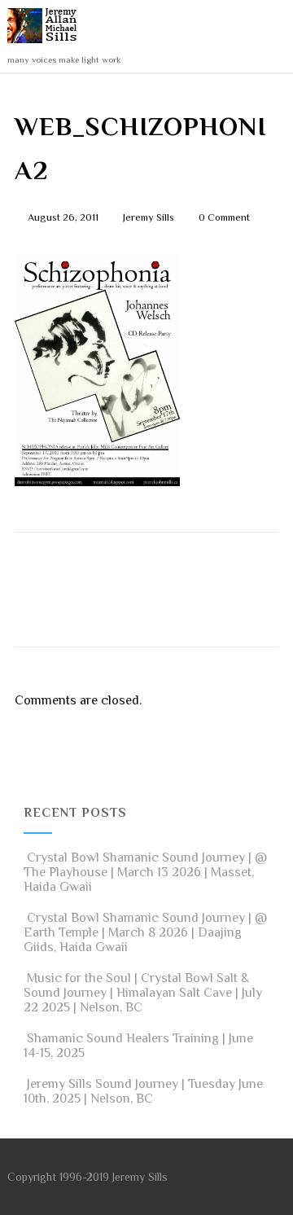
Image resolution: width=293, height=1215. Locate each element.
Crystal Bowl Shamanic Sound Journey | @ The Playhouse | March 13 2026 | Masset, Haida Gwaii (145, 872)
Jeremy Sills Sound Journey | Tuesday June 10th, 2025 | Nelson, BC (143, 1091)
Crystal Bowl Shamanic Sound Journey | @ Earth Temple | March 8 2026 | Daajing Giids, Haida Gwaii (145, 932)
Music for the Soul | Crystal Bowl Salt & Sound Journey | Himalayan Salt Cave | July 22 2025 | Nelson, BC (143, 993)
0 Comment (224, 217)
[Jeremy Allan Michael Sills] (45, 47)
